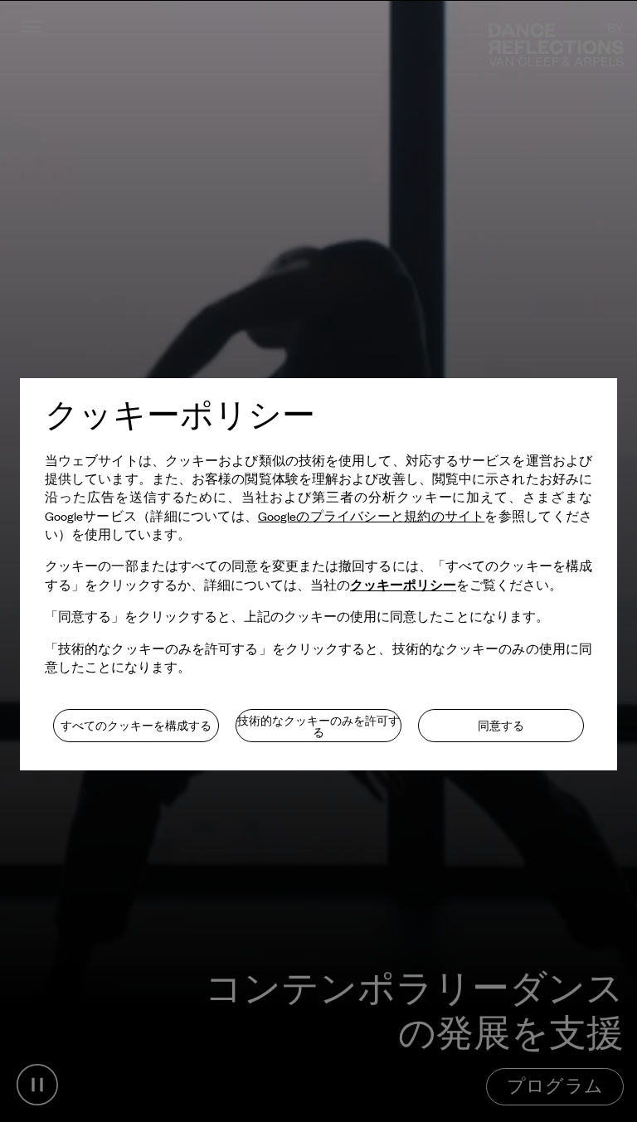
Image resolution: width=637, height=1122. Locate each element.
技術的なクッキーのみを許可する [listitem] (318, 726)
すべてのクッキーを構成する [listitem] (136, 725)
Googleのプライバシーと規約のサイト (371, 515)
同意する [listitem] (501, 725)
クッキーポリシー (403, 584)
